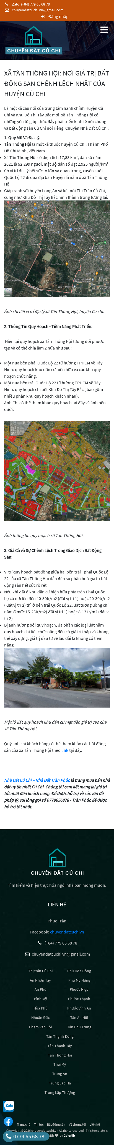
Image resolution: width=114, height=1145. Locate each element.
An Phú (40, 989)
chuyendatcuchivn (67, 932)
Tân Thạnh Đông (60, 1036)
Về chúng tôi (77, 1124)
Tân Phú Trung (79, 1026)
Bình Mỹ (40, 998)
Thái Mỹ (59, 1064)
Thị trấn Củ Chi (40, 970)
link (64, 750)
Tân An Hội (79, 1017)
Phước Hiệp (79, 989)
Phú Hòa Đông (79, 970)
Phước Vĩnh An (79, 1008)
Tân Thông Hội (60, 1055)
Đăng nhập (58, 16)
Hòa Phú (40, 1008)
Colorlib (69, 1135)
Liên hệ (95, 1124)
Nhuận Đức (40, 1017)
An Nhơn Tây (40, 980)
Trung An (59, 1073)
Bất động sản (56, 1124)
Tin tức (38, 1124)
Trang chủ (23, 1124)
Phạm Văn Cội (40, 1026)
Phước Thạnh (79, 998)
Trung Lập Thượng (60, 1092)
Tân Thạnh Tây (60, 1045)
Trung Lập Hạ (60, 1083)
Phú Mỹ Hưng (79, 980)
